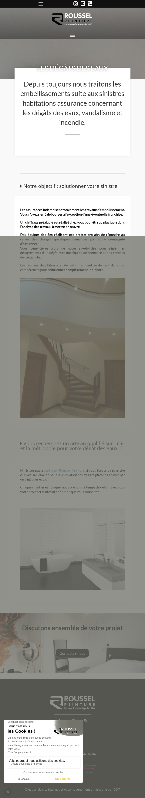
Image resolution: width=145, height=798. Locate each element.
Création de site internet (42, 789)
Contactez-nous (72, 653)
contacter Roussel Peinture (64, 470)
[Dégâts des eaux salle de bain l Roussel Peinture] (72, 588)
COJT (116, 789)
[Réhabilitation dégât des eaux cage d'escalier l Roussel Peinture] (72, 417)
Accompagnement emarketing (85, 789)
